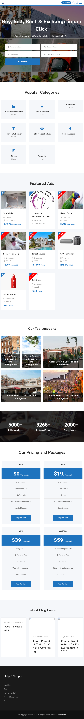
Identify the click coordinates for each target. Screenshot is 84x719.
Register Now (21, 518)
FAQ (5, 689)
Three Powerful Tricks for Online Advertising (42, 646)
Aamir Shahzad (39, 223)
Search (24, 62)
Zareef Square (38, 254)
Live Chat (7, 685)
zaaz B (65, 220)
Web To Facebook (13, 628)
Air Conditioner (67, 254)
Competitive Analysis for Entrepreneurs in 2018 (70, 646)
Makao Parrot (66, 213)
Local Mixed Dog (11, 254)
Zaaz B (20, 622)
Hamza (63, 715)
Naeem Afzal (10, 220)
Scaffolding (8, 213)
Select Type (14, 54)
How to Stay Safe (10, 693)
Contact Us (8, 701)
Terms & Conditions (11, 697)
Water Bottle (9, 294)
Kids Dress (36, 280)
